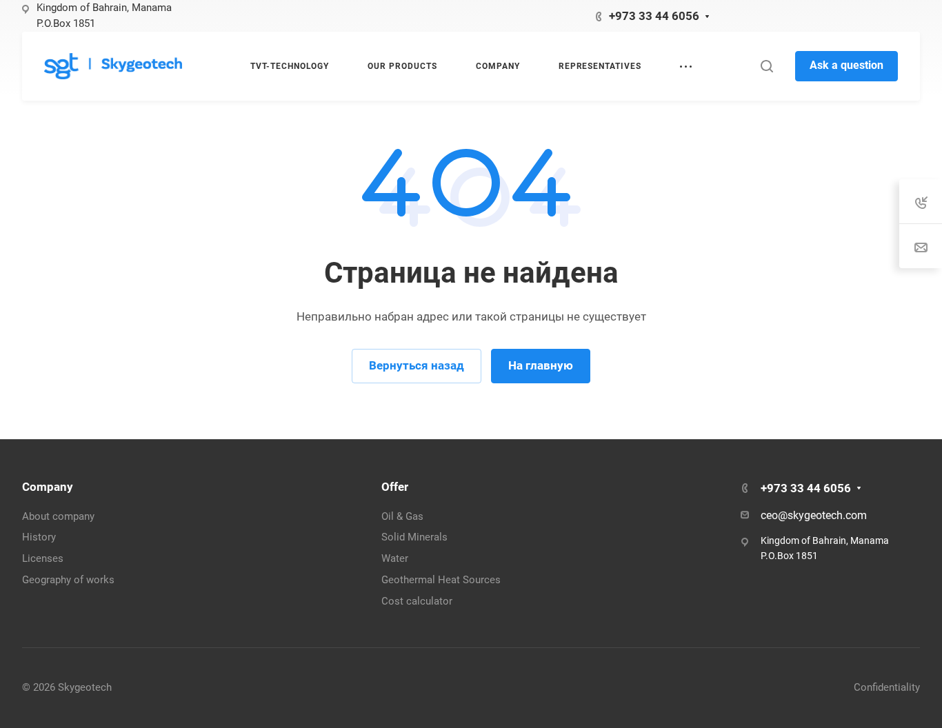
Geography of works (68, 580)
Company (47, 487)
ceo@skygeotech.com (814, 515)
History (39, 537)
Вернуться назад (416, 365)
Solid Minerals (414, 537)
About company (58, 516)
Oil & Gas (402, 516)
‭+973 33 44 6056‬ (654, 16)
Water (394, 558)
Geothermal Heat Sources (441, 580)
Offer (394, 487)
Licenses (42, 558)
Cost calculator (416, 601)
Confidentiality (887, 687)
